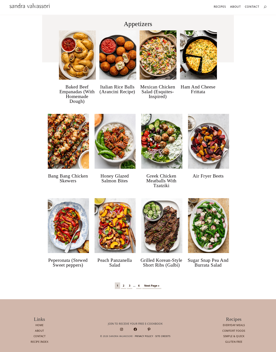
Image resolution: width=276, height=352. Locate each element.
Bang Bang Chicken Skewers (68, 178)
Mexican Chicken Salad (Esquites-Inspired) (157, 91)
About (39, 330)
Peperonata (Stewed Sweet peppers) (68, 262)
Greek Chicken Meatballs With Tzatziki (161, 180)
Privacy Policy (144, 336)
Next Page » (151, 286)
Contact (40, 336)
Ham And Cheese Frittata (198, 89)
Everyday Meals (234, 325)
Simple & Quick (234, 336)
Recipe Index (39, 342)
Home (39, 325)
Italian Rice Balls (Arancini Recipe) (117, 89)
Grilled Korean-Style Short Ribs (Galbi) (161, 262)
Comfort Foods (233, 330)
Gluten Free (233, 342)
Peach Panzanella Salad (114, 262)
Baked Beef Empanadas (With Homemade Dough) (77, 94)
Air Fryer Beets (208, 175)
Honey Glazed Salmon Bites (114, 178)
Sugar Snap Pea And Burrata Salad (208, 262)
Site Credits (163, 336)
